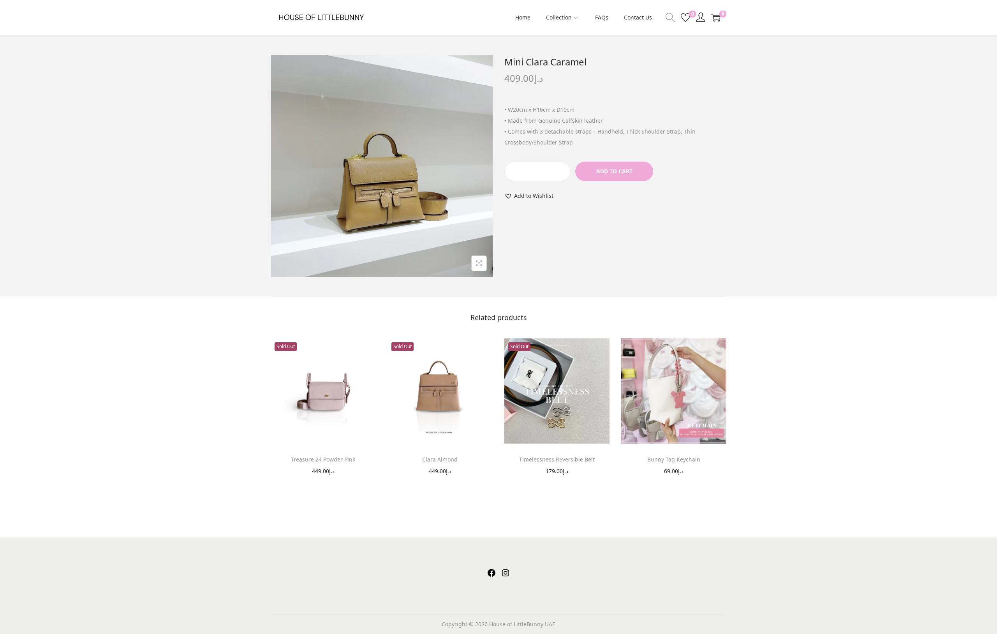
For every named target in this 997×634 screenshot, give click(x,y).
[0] (685, 17)
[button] (528, 195)
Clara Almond (440, 459)
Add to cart (614, 171)
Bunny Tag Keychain (673, 459)
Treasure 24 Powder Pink (323, 459)
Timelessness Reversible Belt (557, 459)
